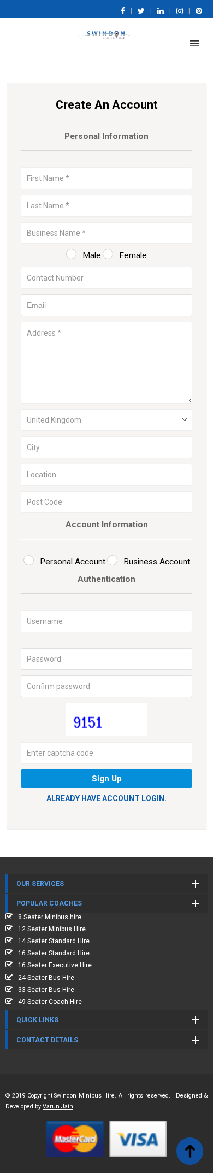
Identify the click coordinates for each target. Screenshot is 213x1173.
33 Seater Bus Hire (46, 990)
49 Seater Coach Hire (50, 1002)
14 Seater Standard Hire (54, 941)
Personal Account (72, 562)
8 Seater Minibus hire (49, 917)
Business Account (156, 562)
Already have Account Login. (106, 798)
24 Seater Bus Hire (46, 978)
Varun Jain (58, 1106)
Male (91, 255)
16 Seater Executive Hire (55, 965)
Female (133, 255)
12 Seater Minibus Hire (52, 929)
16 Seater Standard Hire (54, 953)
